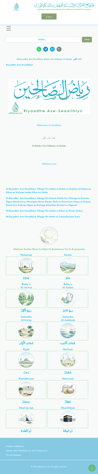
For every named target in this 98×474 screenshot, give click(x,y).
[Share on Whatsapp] (39, 49)
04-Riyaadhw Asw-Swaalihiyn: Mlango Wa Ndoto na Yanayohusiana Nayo (43, 216)
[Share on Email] (52, 49)
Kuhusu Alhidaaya (15, 446)
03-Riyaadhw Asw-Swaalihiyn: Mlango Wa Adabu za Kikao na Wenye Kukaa (44, 210)
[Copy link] (59, 49)
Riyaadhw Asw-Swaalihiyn (19, 64)
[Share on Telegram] (45, 49)
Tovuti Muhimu (13, 455)
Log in (49, 16)
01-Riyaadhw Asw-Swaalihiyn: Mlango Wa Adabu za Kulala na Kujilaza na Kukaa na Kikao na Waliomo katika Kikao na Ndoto (48, 191)
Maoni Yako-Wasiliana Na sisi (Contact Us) (26, 450)
